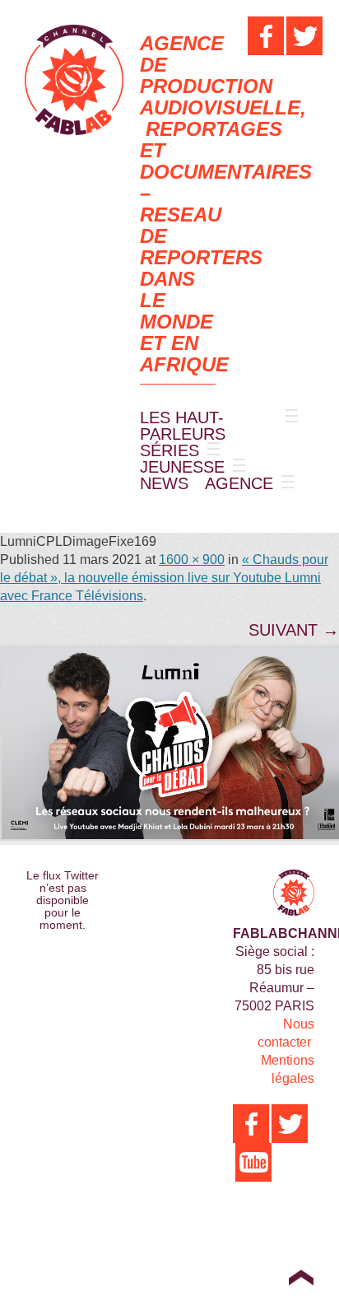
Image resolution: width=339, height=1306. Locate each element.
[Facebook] (266, 35)
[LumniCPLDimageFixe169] (169, 743)
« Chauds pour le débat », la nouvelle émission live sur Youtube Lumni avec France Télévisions (164, 578)
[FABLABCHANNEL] (74, 80)
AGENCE (239, 483)
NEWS (164, 483)
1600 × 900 (192, 560)
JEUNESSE (182, 467)
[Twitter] (304, 35)
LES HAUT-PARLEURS (182, 425)
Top (301, 1277)
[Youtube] (253, 1162)
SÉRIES (169, 450)
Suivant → (293, 630)
